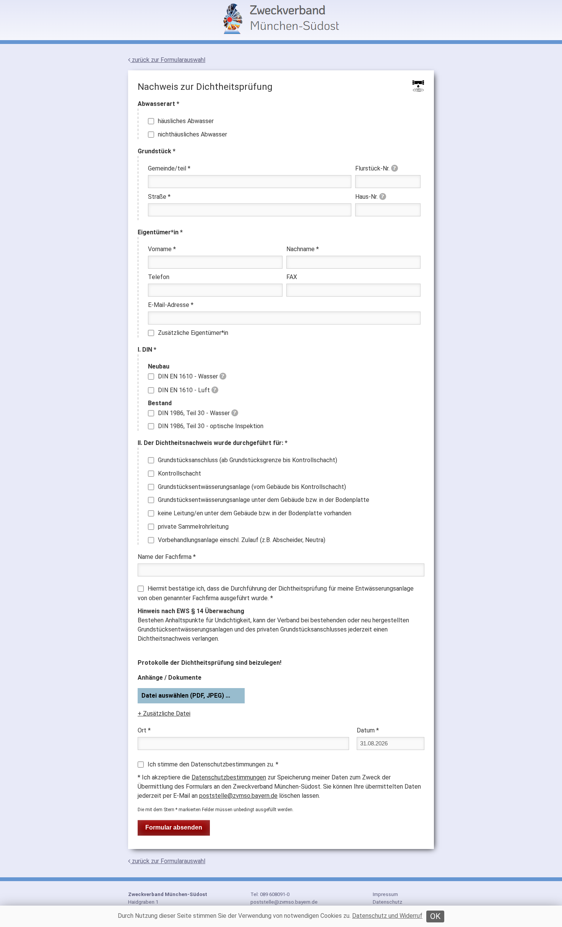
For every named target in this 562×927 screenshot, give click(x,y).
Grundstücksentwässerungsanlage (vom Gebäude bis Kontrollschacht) (252, 486)
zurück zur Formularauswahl (167, 59)
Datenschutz (387, 902)
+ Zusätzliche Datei (164, 713)
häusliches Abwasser (186, 121)
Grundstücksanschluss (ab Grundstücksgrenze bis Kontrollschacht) (247, 460)
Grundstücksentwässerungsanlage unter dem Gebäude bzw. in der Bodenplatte (263, 499)
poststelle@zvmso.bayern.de (238, 795)
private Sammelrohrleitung (193, 526)
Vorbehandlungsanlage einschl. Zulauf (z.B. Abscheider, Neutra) (241, 540)
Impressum (385, 894)
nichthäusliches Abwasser (192, 134)
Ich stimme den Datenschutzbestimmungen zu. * (213, 764)
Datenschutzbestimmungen (229, 777)
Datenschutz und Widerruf (387, 915)
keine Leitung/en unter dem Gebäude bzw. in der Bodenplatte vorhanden (254, 513)
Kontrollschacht (179, 473)
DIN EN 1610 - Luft (184, 390)
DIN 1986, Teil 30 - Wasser (194, 413)
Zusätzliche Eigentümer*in (193, 332)
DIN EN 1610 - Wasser (188, 376)
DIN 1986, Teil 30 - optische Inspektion (210, 426)
